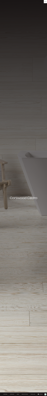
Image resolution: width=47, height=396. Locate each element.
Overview (5, 394)
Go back (41, 394)
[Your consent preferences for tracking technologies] (45, 394)
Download (33, 394)
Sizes (18, 394)
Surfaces (12, 394)
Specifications (25, 394)
